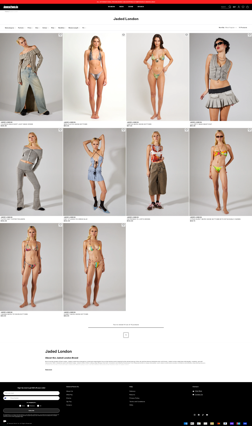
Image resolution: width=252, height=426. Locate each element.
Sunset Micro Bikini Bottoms (76, 314)
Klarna (68, 398)
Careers (69, 405)
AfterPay (69, 394)
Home (6, 11)
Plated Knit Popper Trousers (13, 219)
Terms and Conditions (137, 401)
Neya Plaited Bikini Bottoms (75, 124)
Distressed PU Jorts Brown (138, 219)
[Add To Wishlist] (60, 35)
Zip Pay (69, 401)
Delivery (132, 391)
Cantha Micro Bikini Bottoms (139, 124)
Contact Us (199, 394)
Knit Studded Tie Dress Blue (75, 219)
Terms (22, 416)
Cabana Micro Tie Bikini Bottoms (14, 314)
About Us (69, 391)
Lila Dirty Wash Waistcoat (201, 124)
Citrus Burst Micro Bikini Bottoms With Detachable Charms (215, 219)
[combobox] (6, 398)
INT (234, 7)
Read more (48, 369)
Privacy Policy (17, 416)
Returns (132, 394)
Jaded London (14, 11)
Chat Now (198, 391)
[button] (226, 7)
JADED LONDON (6, 122)
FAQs (131, 405)
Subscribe (31, 410)
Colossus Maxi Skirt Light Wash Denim (17, 124)
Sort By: (222, 27)
